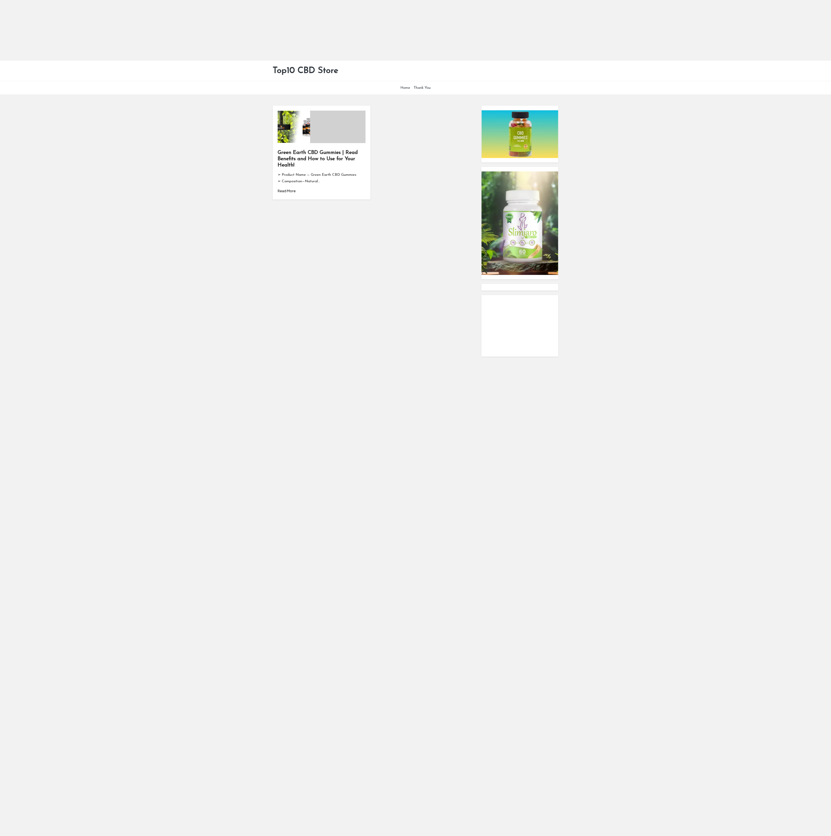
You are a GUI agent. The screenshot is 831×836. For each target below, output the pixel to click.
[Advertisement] (130, 30)
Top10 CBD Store (305, 70)
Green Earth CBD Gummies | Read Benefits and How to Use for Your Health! (318, 159)
